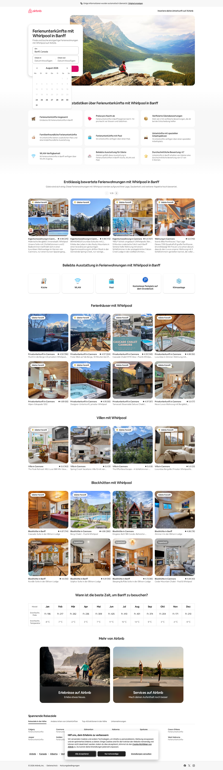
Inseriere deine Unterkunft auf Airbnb (175, 10)
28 (57, 100)
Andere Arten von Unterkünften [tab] (64, 721)
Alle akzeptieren (82, 754)
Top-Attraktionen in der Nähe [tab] (94, 721)
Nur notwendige (111, 754)
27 (52, 100)
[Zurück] (107, 193)
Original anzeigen (135, 3)
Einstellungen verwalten (141, 754)
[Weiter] (116, 193)
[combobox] (56, 51)
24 (37, 100)
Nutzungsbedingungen (70, 765)
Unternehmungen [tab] (118, 721)
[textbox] (44, 60)
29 (62, 100)
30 (67, 100)
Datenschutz (52, 765)
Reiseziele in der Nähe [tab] (37, 721)
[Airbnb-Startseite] (35, 11)
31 (37, 105)
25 (42, 100)
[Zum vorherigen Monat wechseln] (37, 68)
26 (47, 100)
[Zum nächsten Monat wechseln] (67, 68)
